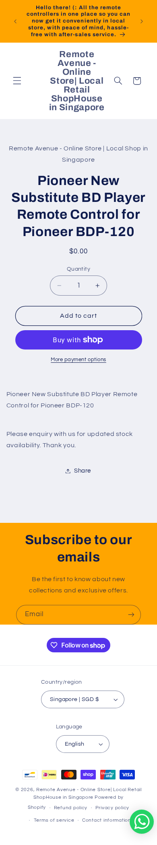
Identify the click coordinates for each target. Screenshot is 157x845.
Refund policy (71, 808)
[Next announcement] (142, 21)
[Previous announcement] (15, 21)
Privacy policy (112, 808)
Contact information (106, 820)
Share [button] (82, 471)
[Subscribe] (131, 615)
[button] (17, 81)
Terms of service (54, 820)
